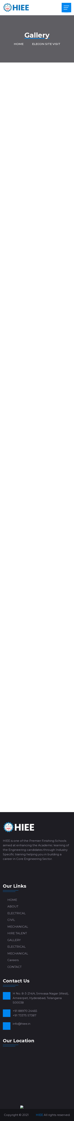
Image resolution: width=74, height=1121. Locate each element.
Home (19, 44)
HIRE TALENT (17, 933)
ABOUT (12, 906)
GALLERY (14, 940)
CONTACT (14, 967)
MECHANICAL (17, 926)
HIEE (39, 1115)
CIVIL (11, 920)
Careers (13, 960)
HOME (12, 900)
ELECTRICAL (16, 913)
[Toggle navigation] (66, 7)
